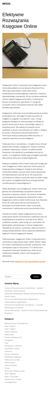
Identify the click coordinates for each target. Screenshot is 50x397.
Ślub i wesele (10, 374)
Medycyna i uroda (12, 360)
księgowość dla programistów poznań (30, 261)
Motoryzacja (10, 363)
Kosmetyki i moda (12, 349)
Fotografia (9, 340)
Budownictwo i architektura (16, 323)
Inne (6, 343)
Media (6, 3)
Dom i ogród (10, 326)
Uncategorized (11, 382)
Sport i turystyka (11, 377)
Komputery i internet (13, 346)
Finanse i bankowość (13, 337)
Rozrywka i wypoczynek (15, 371)
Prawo (7, 368)
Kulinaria (8, 351)
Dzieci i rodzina (11, 332)
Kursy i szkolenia (11, 354)
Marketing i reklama (13, 357)
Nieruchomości (11, 365)
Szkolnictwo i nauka (13, 379)
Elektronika (9, 335)
